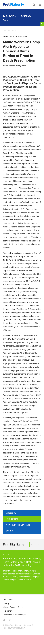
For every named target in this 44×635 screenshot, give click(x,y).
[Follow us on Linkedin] (10, 620)
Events (9, 530)
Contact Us (8, 599)
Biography (11, 513)
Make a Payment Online (13, 607)
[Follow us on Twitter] (4, 620)
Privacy (6, 603)
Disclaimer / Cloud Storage (14, 615)
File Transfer (8, 611)
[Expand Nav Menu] (40, 4)
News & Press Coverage (18, 524)
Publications (9, 30)
